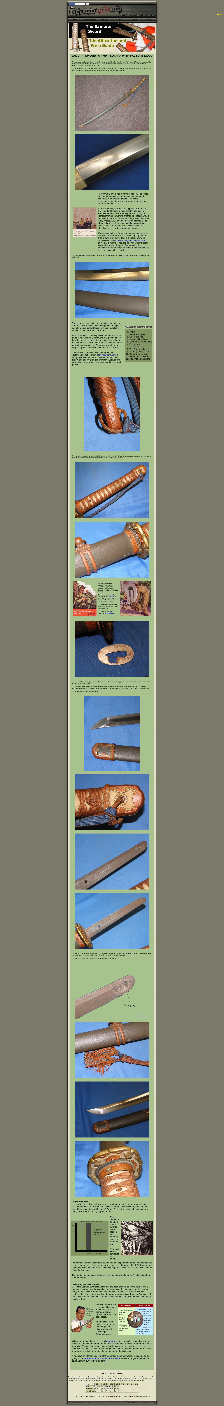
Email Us (151, 3)
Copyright (90, 1402)
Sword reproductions (139, 356)
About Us (145, 3)
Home (70, 1402)
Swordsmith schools (139, 339)
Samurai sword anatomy (141, 342)
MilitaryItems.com (144, 1396)
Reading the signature (140, 351)
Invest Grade (90, 1391)
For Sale (75, 1402)
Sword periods (136, 337)
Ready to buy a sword (140, 359)
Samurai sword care (139, 354)
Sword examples (137, 334)
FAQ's (132, 332)
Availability (89, 1389)
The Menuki (135, 344)
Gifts (80, 1402)
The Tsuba (134, 346)
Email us (84, 1402)
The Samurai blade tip (140, 349)
